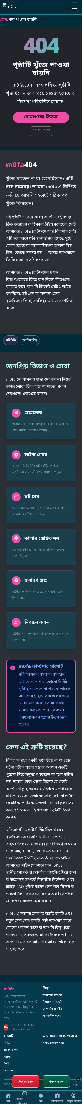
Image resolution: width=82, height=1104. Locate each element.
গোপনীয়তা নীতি (52, 1009)
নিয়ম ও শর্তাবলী (52, 1002)
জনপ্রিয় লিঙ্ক (29, 340)
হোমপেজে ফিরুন (41, 117)
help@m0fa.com (54, 1043)
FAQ (6, 1064)
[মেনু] (74, 7)
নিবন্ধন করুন (41, 130)
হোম (3, 19)
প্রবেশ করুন (11, 1050)
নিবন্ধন (8, 1043)
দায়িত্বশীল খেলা (52, 1016)
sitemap (9, 1070)
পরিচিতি (11, 340)
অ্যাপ (7, 1057)
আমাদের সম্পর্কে (52, 995)
